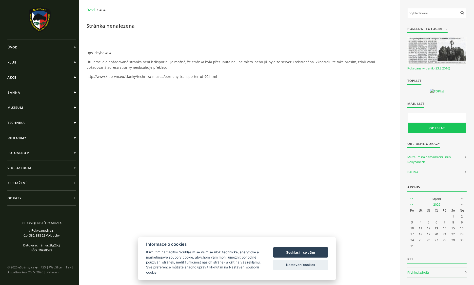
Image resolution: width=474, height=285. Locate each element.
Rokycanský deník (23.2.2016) (428, 68)
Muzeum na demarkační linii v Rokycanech (429, 159)
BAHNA (412, 172)
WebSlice (55, 267)
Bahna (13, 92)
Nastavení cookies (300, 265)
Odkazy (14, 198)
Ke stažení (17, 183)
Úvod (12, 47)
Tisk (68, 267)
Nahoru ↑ (52, 272)
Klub (12, 62)
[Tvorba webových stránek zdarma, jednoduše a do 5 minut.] (36, 267)
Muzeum (15, 107)
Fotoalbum (18, 153)
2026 (436, 204)
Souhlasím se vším (300, 252)
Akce (11, 77)
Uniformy (16, 137)
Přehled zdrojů (418, 272)
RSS (43, 267)
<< (412, 198)
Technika (16, 122)
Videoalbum (19, 168)
